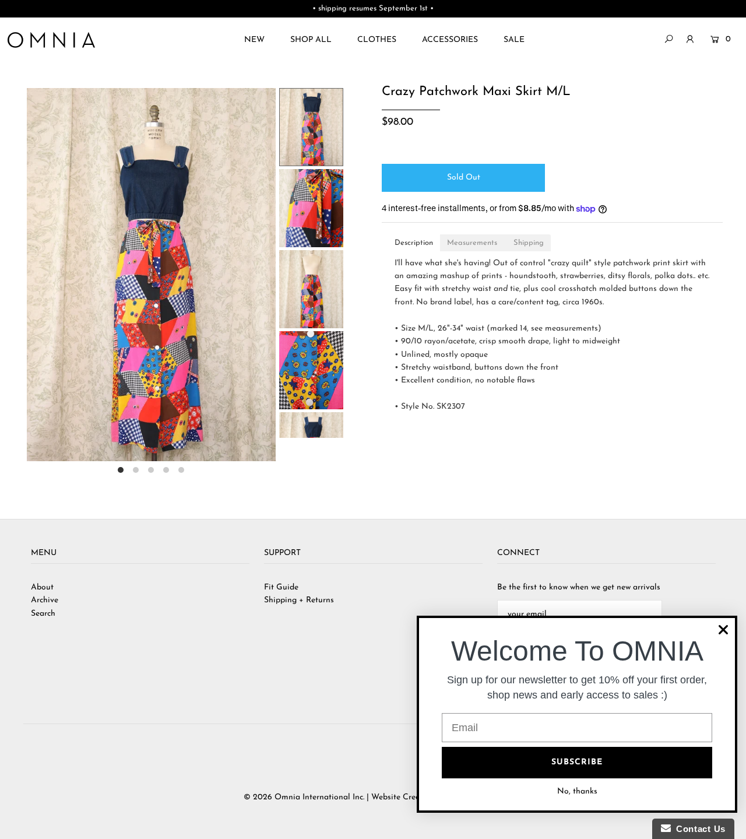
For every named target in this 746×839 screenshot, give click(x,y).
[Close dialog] (723, 629)
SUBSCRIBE (577, 762)
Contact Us (698, 829)
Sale (514, 40)
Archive (44, 600)
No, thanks (577, 791)
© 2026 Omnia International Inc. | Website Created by (344, 797)
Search (43, 613)
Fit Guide (281, 587)
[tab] (414, 242)
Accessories (450, 40)
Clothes (376, 40)
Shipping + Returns (299, 600)
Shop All (311, 40)
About (42, 587)
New (254, 40)
